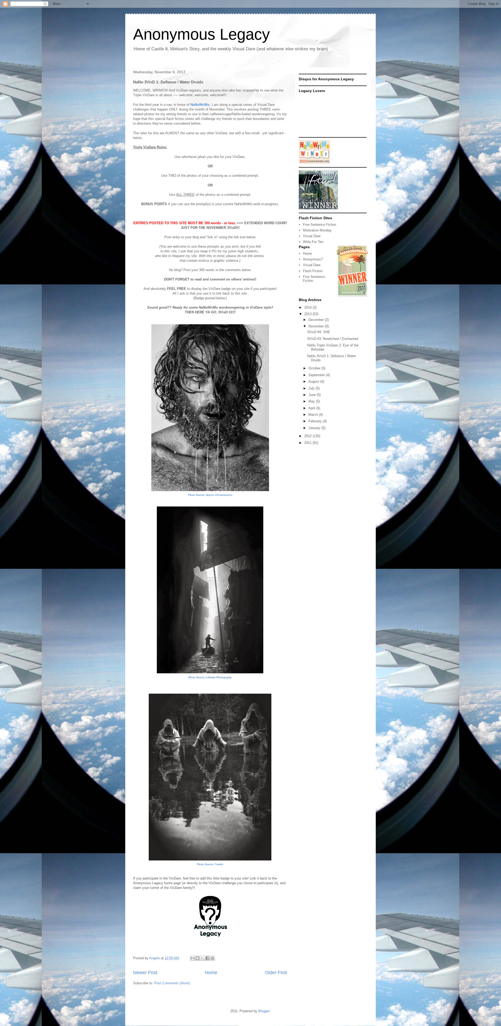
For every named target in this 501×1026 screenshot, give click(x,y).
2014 (308, 307)
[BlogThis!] (197, 958)
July (312, 388)
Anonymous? (313, 259)
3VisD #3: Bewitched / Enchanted (332, 339)
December (316, 320)
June (312, 395)
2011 (308, 443)
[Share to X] (202, 958)
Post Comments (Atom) (172, 983)
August (314, 381)
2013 (308, 314)
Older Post (276, 972)
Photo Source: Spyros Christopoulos (210, 495)
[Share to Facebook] (207, 958)
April (312, 408)
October (314, 368)
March (313, 415)
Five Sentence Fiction (319, 225)
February (315, 421)
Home (211, 972)
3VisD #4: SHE (318, 332)
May (312, 401)
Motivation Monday (317, 230)
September (317, 375)
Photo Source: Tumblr (210, 864)
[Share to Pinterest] (212, 958)
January (314, 428)
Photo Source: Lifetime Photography (210, 677)
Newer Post (145, 972)
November (316, 326)
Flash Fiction (313, 271)
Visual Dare (311, 236)
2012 (308, 436)
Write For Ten (313, 242)
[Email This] (192, 958)
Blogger (264, 1011)
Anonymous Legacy (201, 34)
